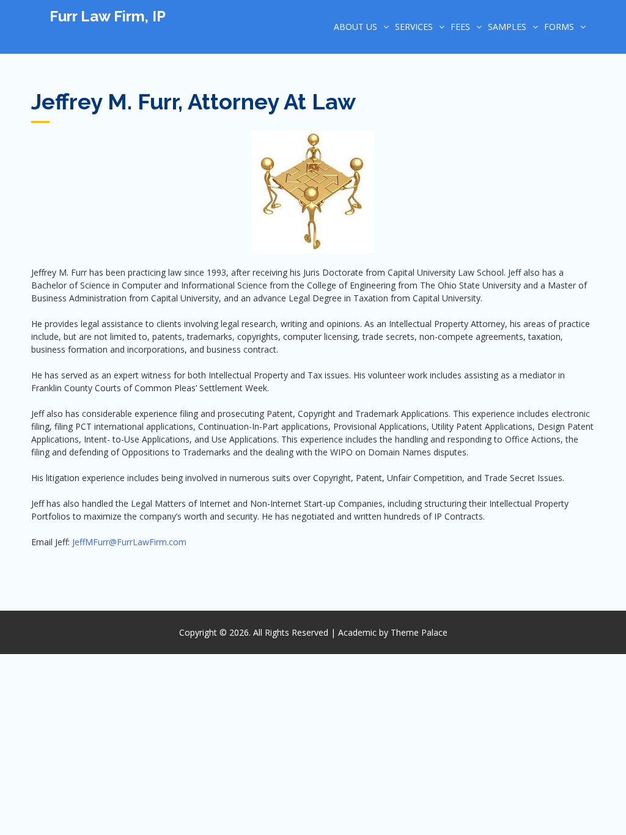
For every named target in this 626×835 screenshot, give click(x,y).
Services (414, 26)
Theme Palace (419, 632)
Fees (460, 26)
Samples (507, 26)
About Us (355, 26)
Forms (559, 26)
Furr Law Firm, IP (108, 16)
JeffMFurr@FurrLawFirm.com (129, 542)
